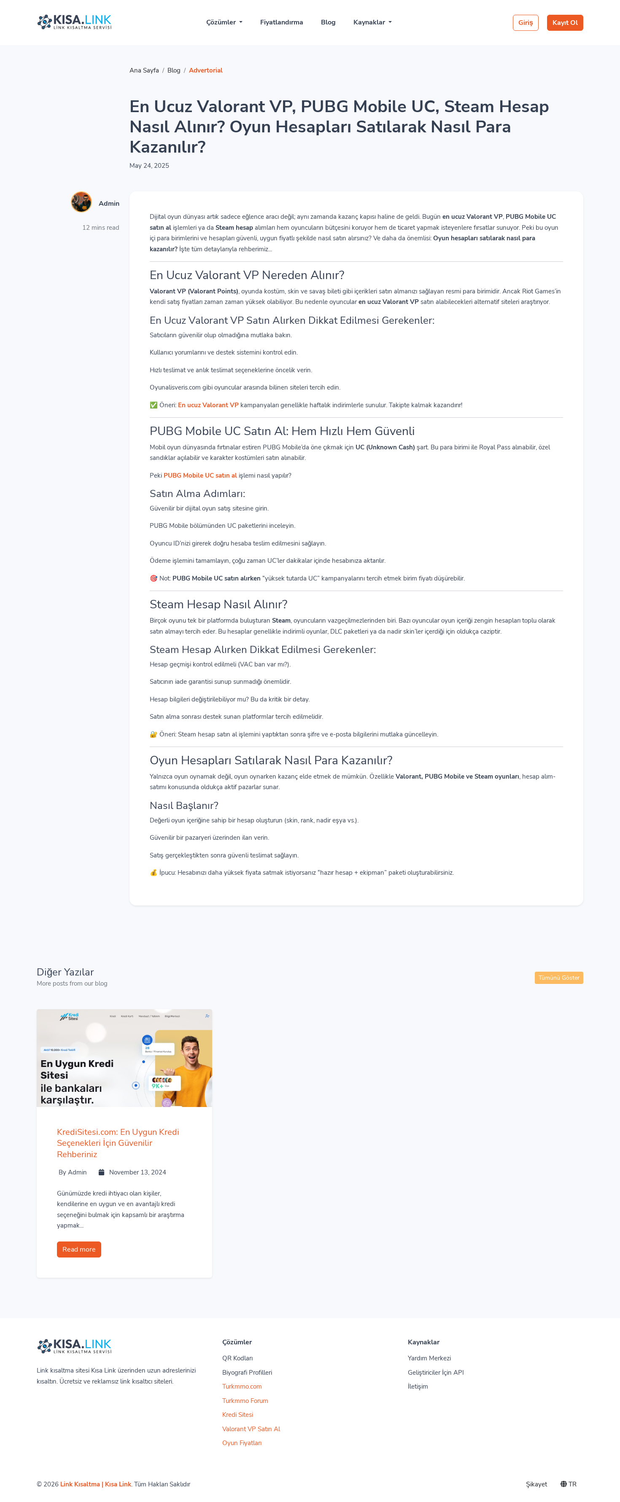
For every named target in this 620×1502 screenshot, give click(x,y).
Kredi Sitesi (237, 1415)
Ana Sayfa (144, 70)
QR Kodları (237, 1358)
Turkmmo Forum (245, 1401)
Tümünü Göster (559, 978)
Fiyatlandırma (281, 22)
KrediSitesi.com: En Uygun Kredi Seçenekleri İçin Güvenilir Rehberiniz (118, 1143)
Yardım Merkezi (429, 1358)
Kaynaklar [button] (370, 22)
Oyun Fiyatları (241, 1443)
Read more (79, 1249)
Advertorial (206, 70)
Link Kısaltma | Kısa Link (95, 1484)
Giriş (525, 22)
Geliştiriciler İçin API (436, 1372)
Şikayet (536, 1484)
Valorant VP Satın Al (251, 1429)
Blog (328, 22)
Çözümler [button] (221, 22)
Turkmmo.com (242, 1386)
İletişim (418, 1386)
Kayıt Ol (565, 22)
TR (572, 1484)
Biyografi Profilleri (247, 1372)
